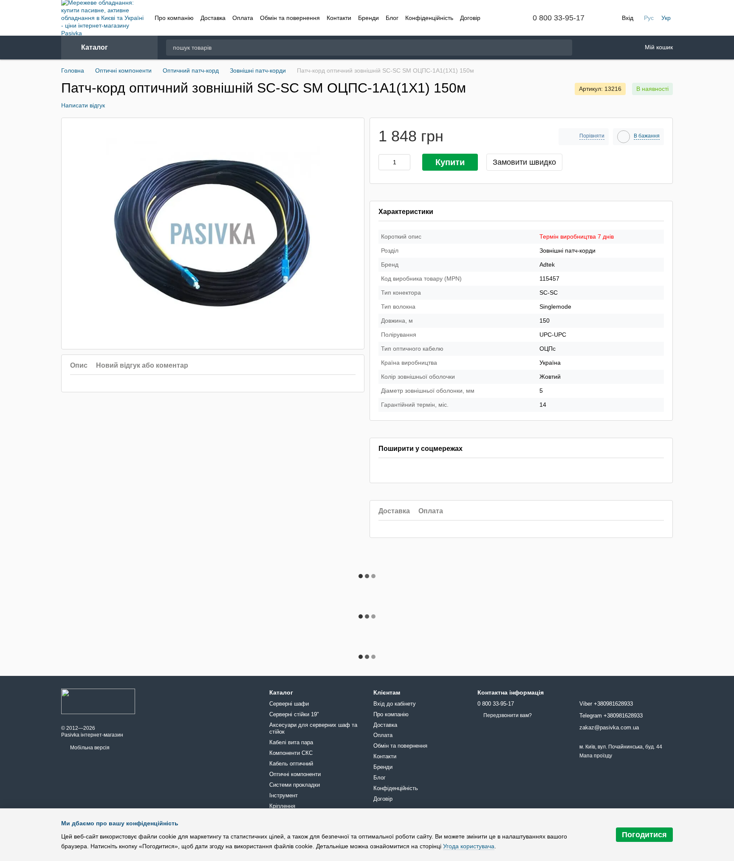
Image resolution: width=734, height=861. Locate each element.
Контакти (339, 17)
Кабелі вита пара (291, 742)
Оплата (242, 17)
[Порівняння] (611, 47)
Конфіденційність (429, 17)
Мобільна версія (89, 748)
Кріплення (282, 806)
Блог (392, 17)
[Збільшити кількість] (406, 162)
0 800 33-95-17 (558, 18)
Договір (470, 17)
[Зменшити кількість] (383, 162)
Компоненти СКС (291, 753)
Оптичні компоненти (295, 774)
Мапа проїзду (595, 756)
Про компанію (174, 17)
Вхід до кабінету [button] (394, 704)
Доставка (213, 17)
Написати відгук (83, 105)
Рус (649, 17)
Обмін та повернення (290, 17)
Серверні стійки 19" (294, 714)
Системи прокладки (294, 785)
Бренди (368, 17)
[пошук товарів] (565, 47)
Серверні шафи (289, 704)
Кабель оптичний (291, 763)
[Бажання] (589, 47)
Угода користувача (468, 846)
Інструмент (283, 795)
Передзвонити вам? (507, 715)
